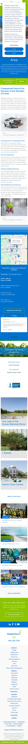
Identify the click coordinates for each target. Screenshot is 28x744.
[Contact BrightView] (14, 637)
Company (14, 694)
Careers (14, 718)
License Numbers (11, 726)
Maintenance (14, 654)
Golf (14, 663)
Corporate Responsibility (14, 699)
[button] (16, 246)
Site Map (19, 726)
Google (25, 264)
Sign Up (21, 81)
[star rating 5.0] (14, 319)
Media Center (14, 703)
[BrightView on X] (15, 624)
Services (14, 648)
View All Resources (14, 593)
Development (14, 652)
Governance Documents (14, 701)
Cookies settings (14, 45)
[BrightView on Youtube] (18, 624)
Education (14, 675)
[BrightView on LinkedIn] (10, 624)
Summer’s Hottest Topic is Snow (10, 544)
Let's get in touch (14, 614)
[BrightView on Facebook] (12, 624)
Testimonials (14, 712)
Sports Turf (14, 665)
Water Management (14, 659)
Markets (14, 671)
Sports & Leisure (14, 688)
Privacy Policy (21, 722)
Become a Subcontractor (9, 722)
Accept (14, 49)
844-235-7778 (14, 641)
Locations (14, 715)
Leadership (14, 696)
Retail (14, 686)
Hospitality (14, 679)
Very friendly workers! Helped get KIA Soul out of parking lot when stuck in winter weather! (14, 326)
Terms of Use (8, 724)
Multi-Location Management (14, 668)
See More (14, 408)
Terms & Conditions (18, 724)
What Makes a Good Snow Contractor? (12, 565)
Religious (14, 682)
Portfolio (14, 691)
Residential (14, 684)
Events (14, 710)
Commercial (14, 673)
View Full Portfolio (14, 496)
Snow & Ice (14, 656)
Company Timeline (14, 705)
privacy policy (7, 12)
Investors (14, 708)
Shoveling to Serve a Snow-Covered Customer (12, 521)
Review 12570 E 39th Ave (14, 310)
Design (14, 650)
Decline (14, 53)
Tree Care (14, 661)
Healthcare (14, 677)
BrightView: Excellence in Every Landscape (13, 587)
